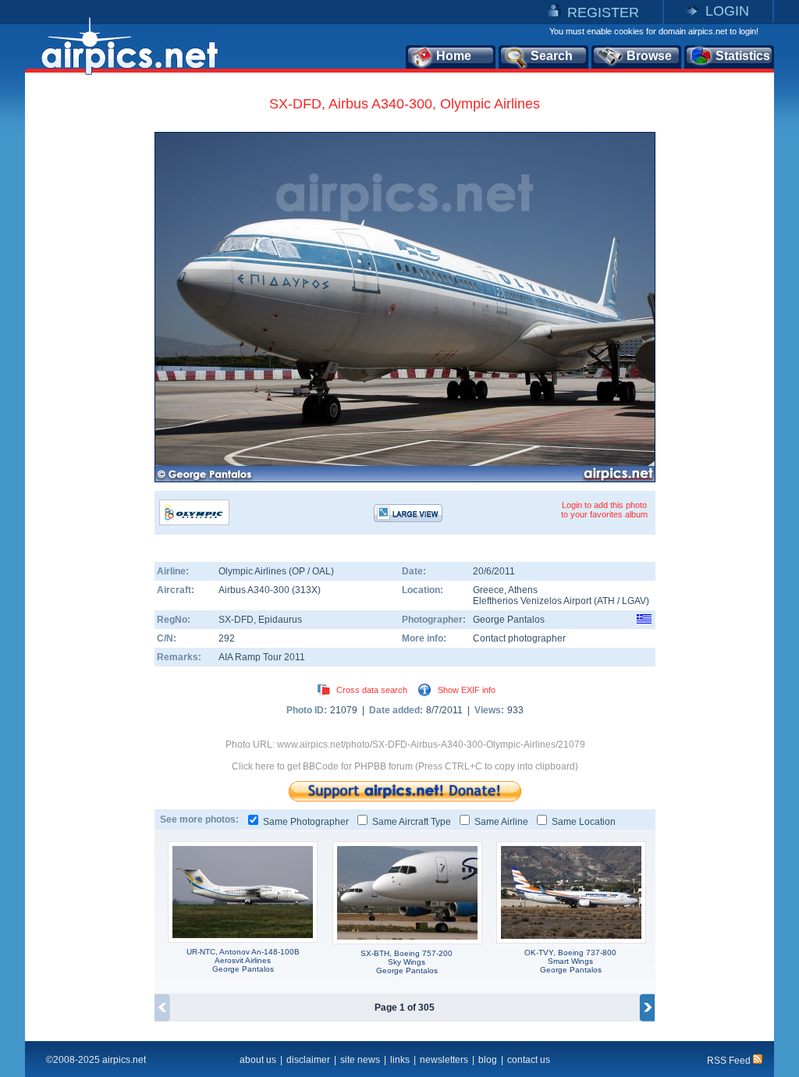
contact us (528, 1059)
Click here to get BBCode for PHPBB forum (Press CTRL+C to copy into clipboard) (405, 766)
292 (226, 638)
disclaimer (308, 1059)
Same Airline (501, 821)
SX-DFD (236, 619)
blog (487, 1059)
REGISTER (603, 12)
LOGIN (727, 11)
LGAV (634, 600)
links (400, 1059)
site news (360, 1059)
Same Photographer (306, 821)
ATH (606, 600)
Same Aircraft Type (411, 821)
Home (453, 55)
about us (258, 1059)
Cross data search (371, 690)
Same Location (583, 821)
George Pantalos (509, 619)
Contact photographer (519, 638)
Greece (488, 590)
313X (306, 590)
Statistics (743, 55)
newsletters (444, 1059)
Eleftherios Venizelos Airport (532, 600)
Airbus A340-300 (255, 590)
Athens (523, 590)
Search (552, 55)
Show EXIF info (466, 690)
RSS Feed (730, 1060)
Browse (649, 55)
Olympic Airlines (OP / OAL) (276, 571)
